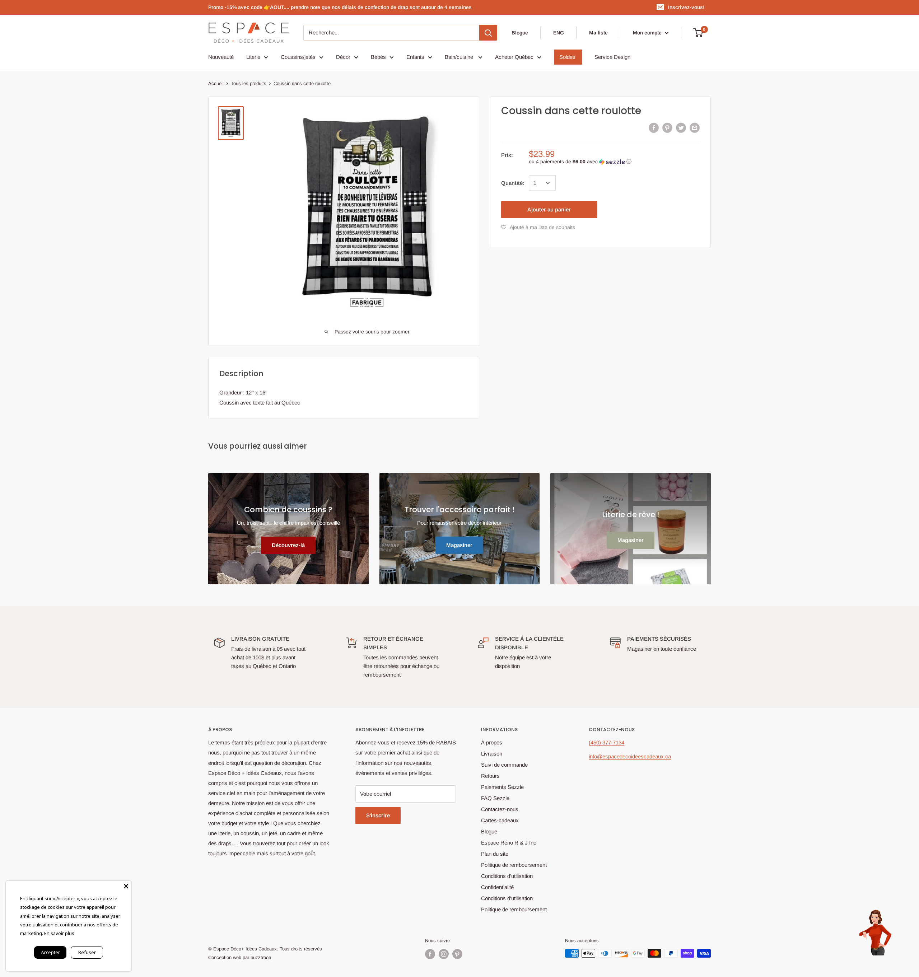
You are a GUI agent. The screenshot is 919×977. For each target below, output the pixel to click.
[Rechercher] (488, 33)
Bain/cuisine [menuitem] (460, 57)
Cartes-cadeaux (500, 820)
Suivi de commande (504, 765)
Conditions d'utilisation (507, 876)
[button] (614, 161)
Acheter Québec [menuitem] (514, 57)
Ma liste (598, 33)
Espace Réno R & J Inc (508, 843)
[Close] (126, 886)
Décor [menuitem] (343, 57)
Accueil (216, 83)
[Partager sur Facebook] (654, 127)
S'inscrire (378, 815)
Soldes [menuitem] (567, 57)
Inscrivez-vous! (686, 7)
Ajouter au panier (549, 209)
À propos (491, 742)
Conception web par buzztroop (239, 957)
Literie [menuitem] (253, 57)
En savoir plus (59, 933)
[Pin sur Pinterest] (667, 127)
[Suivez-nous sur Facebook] (430, 954)
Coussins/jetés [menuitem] (298, 57)
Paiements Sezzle (502, 787)
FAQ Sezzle (495, 798)
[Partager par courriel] (695, 127)
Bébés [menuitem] (378, 57)
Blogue (520, 33)
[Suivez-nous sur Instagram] (444, 954)
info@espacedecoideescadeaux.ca (630, 756)
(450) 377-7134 (606, 742)
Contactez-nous (499, 809)
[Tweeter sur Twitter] (681, 127)
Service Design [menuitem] (612, 57)
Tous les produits (248, 83)
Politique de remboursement (514, 865)
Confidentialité (497, 887)
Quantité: (512, 183)
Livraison (491, 754)
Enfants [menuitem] (415, 57)
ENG (558, 33)
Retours (490, 776)
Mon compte (648, 33)
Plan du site (494, 854)
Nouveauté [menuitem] (221, 57)
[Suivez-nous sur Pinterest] (457, 954)
